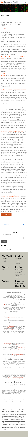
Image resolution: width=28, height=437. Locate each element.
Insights (18, 267)
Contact (5, 281)
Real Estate (17, 263)
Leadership (4, 258)
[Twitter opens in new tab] (9, 18)
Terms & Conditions (5, 411)
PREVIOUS (6, 225)
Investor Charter (5, 424)
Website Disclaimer (13, 411)
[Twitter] (13, 435)
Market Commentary (19, 269)
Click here (12, 329)
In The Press (17, 277)
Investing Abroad (18, 272)
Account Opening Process (19, 416)
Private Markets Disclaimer (19, 413)
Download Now (6, 214)
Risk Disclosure (11, 416)
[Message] (12, 18)
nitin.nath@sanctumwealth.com (19, 349)
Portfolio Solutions (19, 260)
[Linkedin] (9, 435)
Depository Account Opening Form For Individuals (11, 417)
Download (17, 344)
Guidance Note (20, 414)
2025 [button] (7, 249)
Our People (4, 260)
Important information (11, 422)
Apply (3, 269)
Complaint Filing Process (17, 322)
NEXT (23, 224)
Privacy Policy (22, 409)
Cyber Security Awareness (20, 422)
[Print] (15, 18)
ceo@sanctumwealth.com (11, 317)
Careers (5, 267)
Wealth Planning (18, 261)
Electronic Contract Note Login (20, 283)
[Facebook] (18, 435)
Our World (7, 256)
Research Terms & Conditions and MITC (9, 414)
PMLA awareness (19, 424)
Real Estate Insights (19, 271)
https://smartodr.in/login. (7, 343)
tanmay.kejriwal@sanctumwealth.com (17, 354)
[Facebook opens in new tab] (5, 18)
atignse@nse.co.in (11, 326)
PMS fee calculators (19, 425)
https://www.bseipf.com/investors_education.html (15, 377)
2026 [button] (7, 248)
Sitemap (17, 409)
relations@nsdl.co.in (7, 329)
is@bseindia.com (9, 327)
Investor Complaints (12, 424)
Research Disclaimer (10, 413)
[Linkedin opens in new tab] (2, 18)
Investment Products (19, 258)
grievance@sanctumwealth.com (18, 313)
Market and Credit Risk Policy (7, 427)
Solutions (19, 256)
